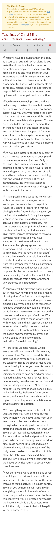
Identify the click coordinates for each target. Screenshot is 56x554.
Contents (16, 45)
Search (39, 45)
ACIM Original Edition (6, 39)
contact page (23, 25)
